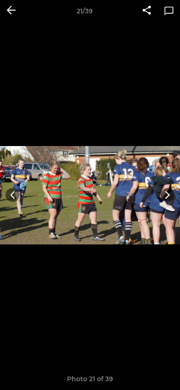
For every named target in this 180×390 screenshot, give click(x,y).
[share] (146, 11)
